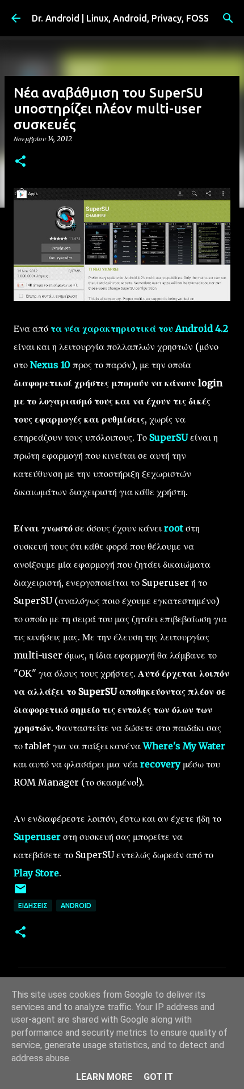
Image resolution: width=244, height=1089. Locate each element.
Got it (158, 1076)
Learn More (104, 1076)
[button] (20, 162)
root (173, 528)
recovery (160, 764)
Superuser (37, 836)
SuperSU (168, 437)
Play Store (36, 873)
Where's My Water (184, 746)
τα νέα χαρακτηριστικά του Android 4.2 (139, 328)
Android (76, 905)
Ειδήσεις (33, 905)
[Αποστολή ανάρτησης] (20, 893)
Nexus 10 (50, 364)
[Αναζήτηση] (228, 18)
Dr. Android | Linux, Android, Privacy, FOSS (120, 18)
